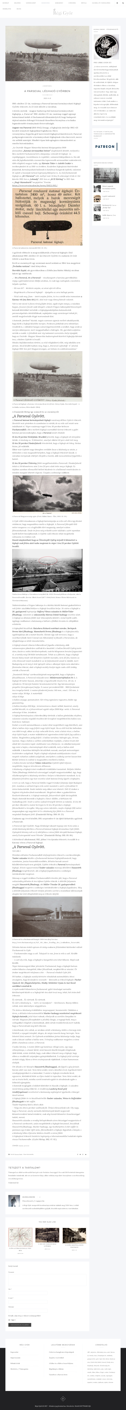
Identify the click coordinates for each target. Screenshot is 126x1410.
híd (104, 1359)
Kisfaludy (90, 1365)
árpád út (90, 1382)
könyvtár (96, 1365)
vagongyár (109, 1376)
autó (108, 1352)
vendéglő (98, 1379)
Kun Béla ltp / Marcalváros (101, 3)
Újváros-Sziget (31, 3)
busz (95, 1355)
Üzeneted (11, 1272)
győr (97, 1359)
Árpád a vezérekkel (56, 1358)
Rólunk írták (15, 1363)
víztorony (109, 1379)
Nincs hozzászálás (28, 1154)
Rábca (97, 1372)
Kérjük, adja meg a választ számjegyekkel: (24, 1316)
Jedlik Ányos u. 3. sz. (109, 215)
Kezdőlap (6, 3)
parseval (26, 1146)
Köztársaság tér (105, 1365)
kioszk (104, 1362)
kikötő (99, 1362)
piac (102, 1369)
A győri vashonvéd (108, 196)
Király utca (110, 1362)
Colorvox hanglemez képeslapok (61, 1352)
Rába (93, 1372)
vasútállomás (91, 1379)
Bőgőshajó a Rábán (56, 1369)
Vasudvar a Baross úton (58, 1375)
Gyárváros (72, 3)
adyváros (93, 1352)
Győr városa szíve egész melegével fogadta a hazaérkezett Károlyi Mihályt (106, 178)
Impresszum (15, 1358)
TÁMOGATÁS (13, 1183)
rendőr (89, 1372)
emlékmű (109, 1355)
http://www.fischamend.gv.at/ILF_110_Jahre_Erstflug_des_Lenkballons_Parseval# (45, 942)
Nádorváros (45, 3)
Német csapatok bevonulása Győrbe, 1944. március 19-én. (109, 188)
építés (106, 1382)
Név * (10, 1289)
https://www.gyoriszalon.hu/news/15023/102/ (35, 185)
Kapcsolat (14, 1352)
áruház (95, 1382)
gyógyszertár (91, 1359)
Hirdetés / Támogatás (19, 1369)
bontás (91, 1355)
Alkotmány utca (101, 1352)
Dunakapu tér (102, 1355)
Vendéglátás (7, 9)
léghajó (21, 1146)
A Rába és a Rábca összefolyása (61, 1363)
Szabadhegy (59, 3)
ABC (88, 1352)
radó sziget (107, 1369)
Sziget (102, 1372)
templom (97, 1376)
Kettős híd (94, 1362)
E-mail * (10, 1298)
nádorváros (97, 1369)
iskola (107, 1359)
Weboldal (11, 1307)
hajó (101, 1359)
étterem (111, 1382)
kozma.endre (28, 1197)
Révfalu (84, 3)
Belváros (17, 3)
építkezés (101, 1382)
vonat (104, 1379)
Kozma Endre (18, 1154)
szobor (106, 1372)
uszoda (103, 1376)
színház (92, 1376)
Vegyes (19, 9)
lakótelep (90, 1369)
